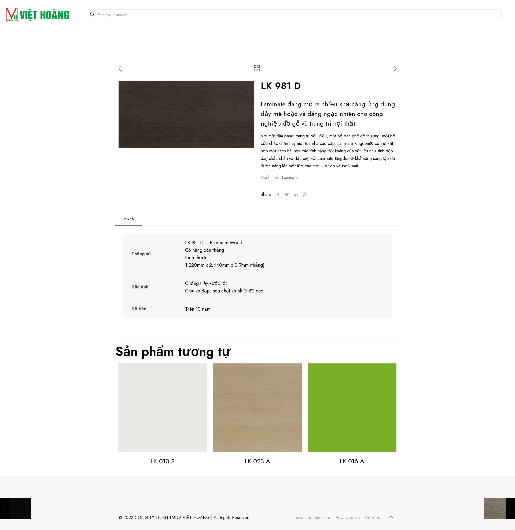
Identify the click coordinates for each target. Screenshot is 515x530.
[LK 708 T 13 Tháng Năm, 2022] (15, 508)
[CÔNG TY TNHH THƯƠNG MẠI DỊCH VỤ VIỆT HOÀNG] (38, 14)
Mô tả (128, 218)
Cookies (372, 517)
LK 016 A (352, 461)
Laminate (290, 177)
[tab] (128, 219)
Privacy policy (348, 517)
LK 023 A (257, 461)
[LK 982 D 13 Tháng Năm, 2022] (499, 508)
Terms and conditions (312, 517)
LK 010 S (162, 461)
